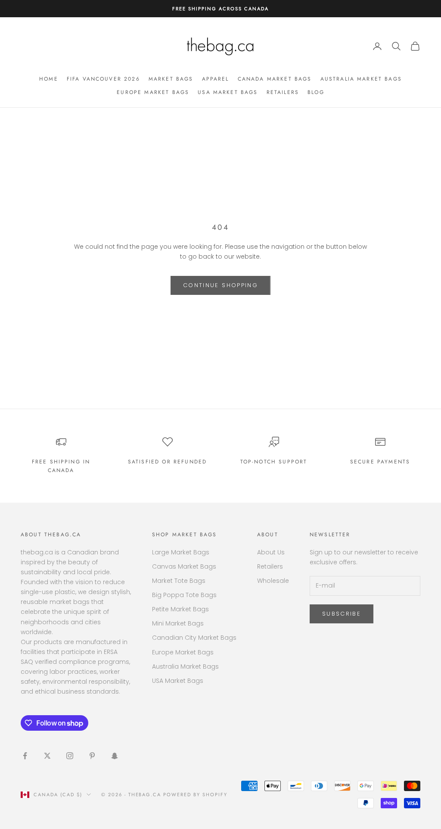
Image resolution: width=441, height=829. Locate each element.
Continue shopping (220, 285)
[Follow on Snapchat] (114, 755)
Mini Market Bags (178, 623)
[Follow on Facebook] (25, 755)
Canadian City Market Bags (194, 637)
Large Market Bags (180, 552)
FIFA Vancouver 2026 (103, 79)
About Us (271, 552)
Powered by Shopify (195, 794)
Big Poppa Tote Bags (184, 595)
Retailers (283, 92)
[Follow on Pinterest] (92, 755)
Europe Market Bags (153, 92)
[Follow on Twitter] (47, 755)
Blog (315, 92)
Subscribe (341, 614)
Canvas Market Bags (184, 566)
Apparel (215, 79)
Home (48, 79)
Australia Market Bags (361, 79)
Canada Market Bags (275, 79)
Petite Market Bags (180, 609)
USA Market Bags (228, 92)
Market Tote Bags (178, 580)
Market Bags (171, 79)
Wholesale (273, 580)
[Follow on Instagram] (69, 755)
